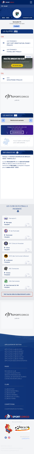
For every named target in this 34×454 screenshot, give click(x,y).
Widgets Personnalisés (13, 375)
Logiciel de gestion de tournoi (15, 377)
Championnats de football (14, 409)
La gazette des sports (12, 373)
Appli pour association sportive (16, 361)
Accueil (5, 6)
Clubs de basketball (12, 391)
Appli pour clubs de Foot (13, 349)
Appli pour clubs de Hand (14, 355)
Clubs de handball (11, 395)
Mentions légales (6, 446)
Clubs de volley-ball (12, 396)
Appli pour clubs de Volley (14, 357)
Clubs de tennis (10, 398)
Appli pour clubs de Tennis (14, 359)
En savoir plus (17, 65)
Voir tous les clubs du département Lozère (17, 294)
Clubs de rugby (10, 393)
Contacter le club (27, 17)
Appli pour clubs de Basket (14, 351)
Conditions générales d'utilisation (12, 448)
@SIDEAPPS (25, 438)
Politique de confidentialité (10, 450)
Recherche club (10, 371)
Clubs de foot (9, 389)
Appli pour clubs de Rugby (14, 353)
